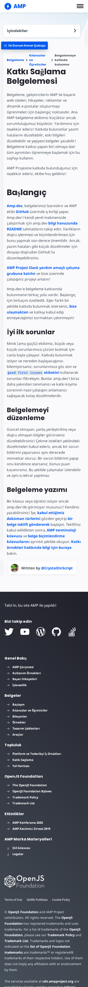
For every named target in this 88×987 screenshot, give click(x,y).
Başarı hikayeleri (24, 679)
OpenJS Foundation (23, 912)
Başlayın (18, 704)
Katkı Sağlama (22, 760)
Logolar (17, 854)
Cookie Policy (61, 900)
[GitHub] (56, 631)
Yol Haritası (20, 766)
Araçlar (17, 734)
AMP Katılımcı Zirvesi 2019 (31, 829)
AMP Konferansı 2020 (27, 823)
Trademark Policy (25, 797)
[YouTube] (24, 631)
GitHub (22, 211)
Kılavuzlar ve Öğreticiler (37, 60)
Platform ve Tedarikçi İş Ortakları (36, 754)
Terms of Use (13, 900)
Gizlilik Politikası (37, 900)
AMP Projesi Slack (22, 267)
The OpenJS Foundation (29, 785)
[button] (80, 6)
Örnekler (19, 722)
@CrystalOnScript (57, 568)
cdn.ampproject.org (57, 981)
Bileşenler (19, 716)
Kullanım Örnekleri (26, 673)
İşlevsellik (19, 685)
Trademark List (23, 803)
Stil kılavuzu (21, 848)
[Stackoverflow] (72, 631)
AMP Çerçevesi (23, 667)
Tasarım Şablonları (26, 728)
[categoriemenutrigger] (24, 45)
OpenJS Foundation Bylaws (31, 791)
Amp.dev (15, 205)
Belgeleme (15, 60)
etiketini (33, 372)
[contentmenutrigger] (42, 31)
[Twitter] (9, 631)
